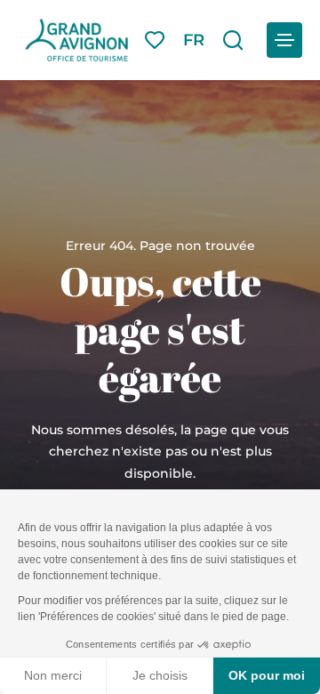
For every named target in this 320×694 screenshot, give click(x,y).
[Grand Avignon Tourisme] (76, 40)
